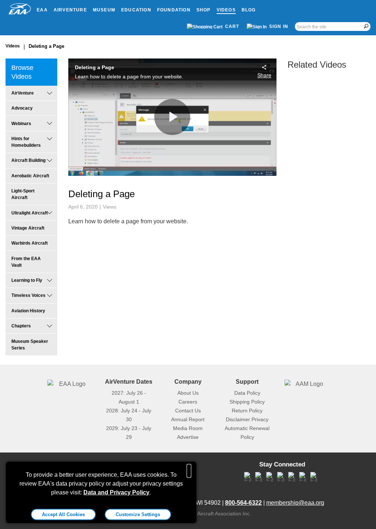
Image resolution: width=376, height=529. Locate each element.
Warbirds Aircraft (29, 243)
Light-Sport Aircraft (23, 194)
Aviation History (28, 310)
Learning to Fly (26, 280)
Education (136, 10)
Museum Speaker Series (29, 345)
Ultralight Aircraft (29, 213)
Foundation (174, 10)
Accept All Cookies (63, 514)
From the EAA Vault (26, 262)
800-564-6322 (243, 503)
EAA (42, 10)
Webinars (21, 123)
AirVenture (70, 10)
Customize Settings (138, 514)
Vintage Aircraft (27, 228)
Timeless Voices (28, 295)
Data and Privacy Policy (116, 492)
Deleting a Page (46, 46)
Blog (249, 10)
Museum (104, 10)
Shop (203, 10)
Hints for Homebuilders (26, 142)
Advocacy (22, 108)
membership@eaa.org (295, 503)
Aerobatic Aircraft (30, 175)
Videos (226, 10)
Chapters (21, 326)
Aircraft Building (28, 160)
